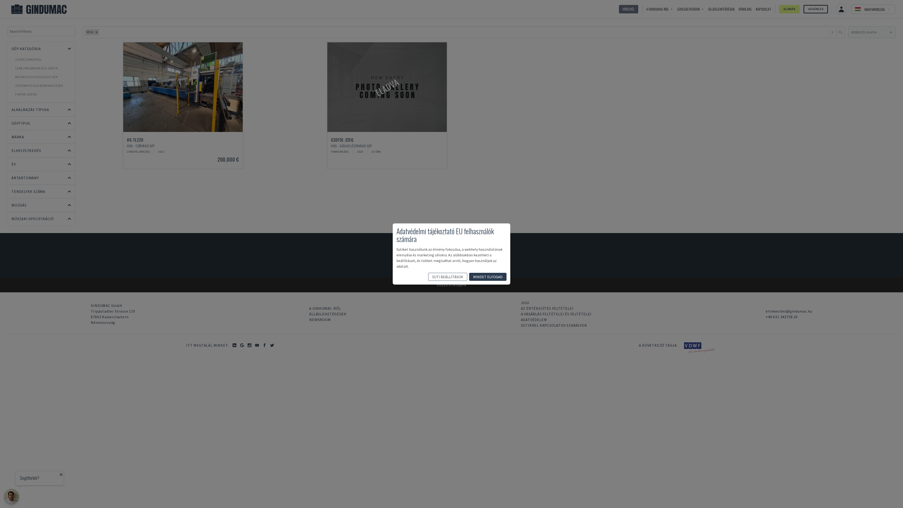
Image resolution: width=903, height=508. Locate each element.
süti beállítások (447, 276)
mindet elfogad (488, 276)
